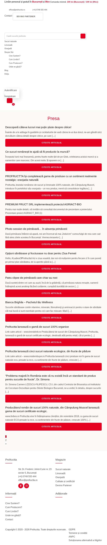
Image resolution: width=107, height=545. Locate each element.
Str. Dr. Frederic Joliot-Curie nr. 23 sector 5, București (35, 471)
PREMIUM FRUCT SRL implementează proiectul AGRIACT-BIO (43, 204)
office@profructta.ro (16, 10)
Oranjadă (8, 48)
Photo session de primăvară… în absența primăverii (36, 228)
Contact (8, 16)
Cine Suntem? (14, 56)
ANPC (72, 536)
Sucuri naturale (10, 41)
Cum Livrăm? (14, 59)
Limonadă (8, 45)
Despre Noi (8, 52)
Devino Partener (63, 485)
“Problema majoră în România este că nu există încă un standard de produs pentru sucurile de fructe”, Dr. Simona (50, 377)
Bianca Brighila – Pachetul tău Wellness (29, 302)
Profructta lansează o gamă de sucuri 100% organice (37, 326)
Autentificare (10, 90)
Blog (6, 70)
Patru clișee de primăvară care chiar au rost (31, 277)
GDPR (72, 529)
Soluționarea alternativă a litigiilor (85, 540)
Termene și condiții (78, 533)
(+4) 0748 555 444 (39, 10)
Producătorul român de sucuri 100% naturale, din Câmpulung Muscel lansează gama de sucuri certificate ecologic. (52, 409)
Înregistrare (10, 96)
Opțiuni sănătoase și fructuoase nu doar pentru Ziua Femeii (40, 253)
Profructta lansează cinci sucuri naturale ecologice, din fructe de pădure (48, 351)
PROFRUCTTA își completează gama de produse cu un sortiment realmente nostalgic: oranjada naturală (51, 178)
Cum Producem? (15, 63)
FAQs (6, 74)
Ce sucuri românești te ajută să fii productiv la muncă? (37, 151)
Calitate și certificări (65, 481)
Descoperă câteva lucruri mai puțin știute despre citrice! (38, 127)
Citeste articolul (52, 143)
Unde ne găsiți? (15, 67)
